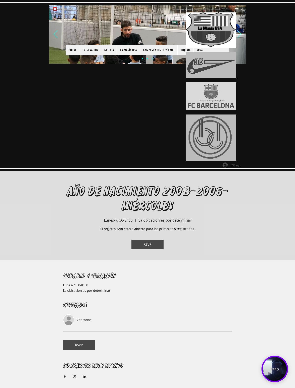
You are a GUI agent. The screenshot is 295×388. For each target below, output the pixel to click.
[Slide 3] (153, 59)
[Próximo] (239, 34)
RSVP (148, 244)
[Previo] (56, 34)
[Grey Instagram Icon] (71, 9)
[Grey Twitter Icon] (66, 9)
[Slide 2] (147, 58)
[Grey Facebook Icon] (60, 9)
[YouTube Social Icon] (55, 9)
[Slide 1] (142, 58)
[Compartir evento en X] (75, 376)
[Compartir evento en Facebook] (65, 376)
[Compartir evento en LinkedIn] (84, 376)
